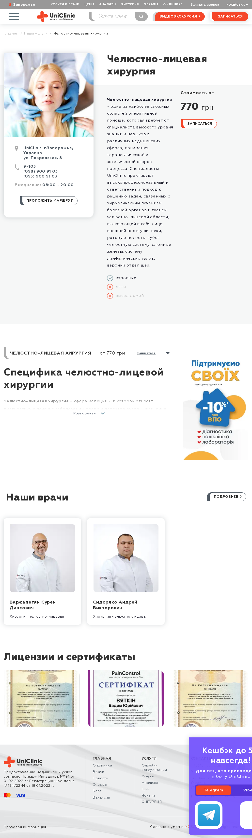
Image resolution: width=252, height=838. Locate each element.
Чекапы (151, 4)
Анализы (107, 4)
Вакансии (101, 797)
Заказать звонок (204, 4)
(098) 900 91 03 (40, 172)
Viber (224, 790)
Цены (89, 4)
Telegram (189, 790)
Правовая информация (25, 827)
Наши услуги (36, 33)
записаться (146, 353)
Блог (97, 791)
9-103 (29, 167)
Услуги (148, 776)
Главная (11, 33)
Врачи (98, 772)
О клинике (102, 765)
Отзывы (100, 784)
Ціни (146, 789)
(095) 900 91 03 (40, 176)
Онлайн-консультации (154, 768)
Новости (101, 778)
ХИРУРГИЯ (130, 4)
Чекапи (148, 795)
